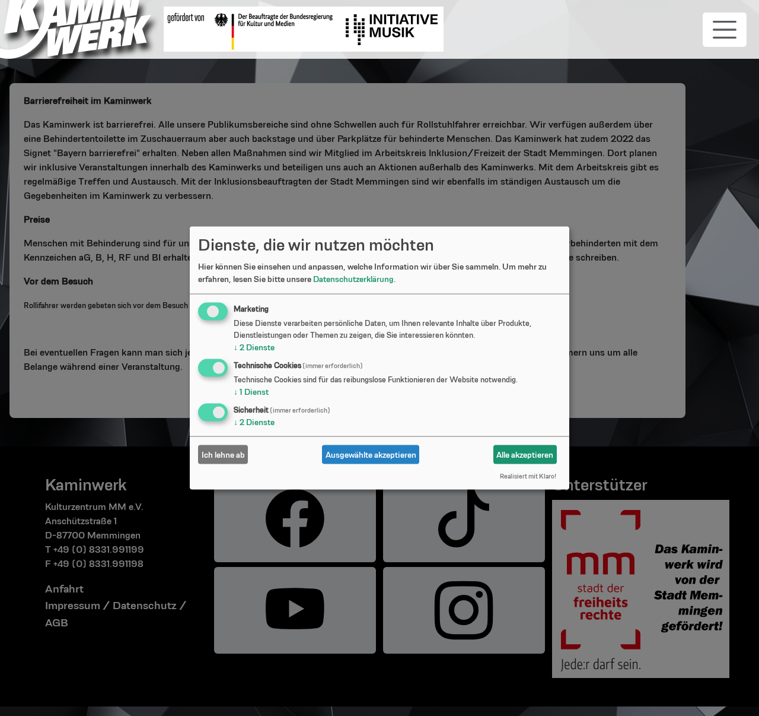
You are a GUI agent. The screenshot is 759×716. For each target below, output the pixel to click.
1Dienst (251, 392)
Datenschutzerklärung (353, 279)
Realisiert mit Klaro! (528, 476)
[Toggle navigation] (724, 29)
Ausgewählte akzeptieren (371, 454)
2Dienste (254, 347)
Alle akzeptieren (524, 454)
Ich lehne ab (223, 454)
